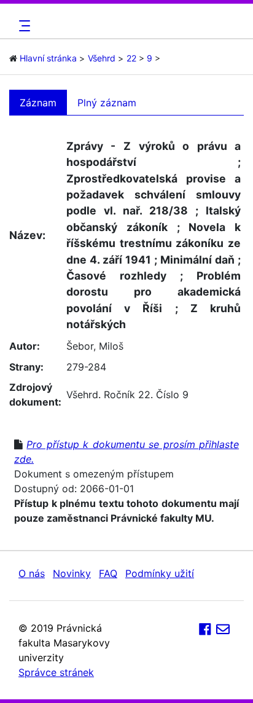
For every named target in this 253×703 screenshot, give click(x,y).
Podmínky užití (159, 573)
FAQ (108, 573)
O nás (31, 573)
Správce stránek (56, 672)
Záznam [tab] (38, 102)
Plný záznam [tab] (106, 102)
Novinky (72, 573)
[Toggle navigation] (22, 26)
